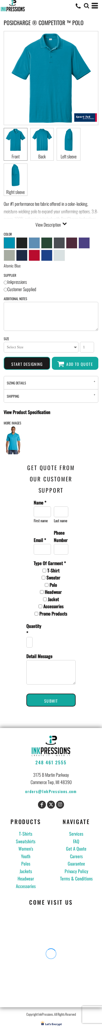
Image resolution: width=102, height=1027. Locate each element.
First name (41, 520)
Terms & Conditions (76, 878)
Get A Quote (76, 848)
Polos (25, 863)
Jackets (26, 871)
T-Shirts (25, 833)
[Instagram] (60, 805)
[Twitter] (51, 805)
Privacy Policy (76, 871)
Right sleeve (15, 192)
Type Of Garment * (50, 563)
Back (42, 156)
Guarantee (76, 863)
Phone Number (61, 536)
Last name (60, 520)
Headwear (26, 878)
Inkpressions (17, 281)
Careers (76, 856)
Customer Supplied (21, 289)
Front (16, 156)
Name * (40, 502)
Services (76, 833)
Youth (25, 856)
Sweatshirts (25, 841)
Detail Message (39, 656)
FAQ (76, 841)
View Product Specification (27, 412)
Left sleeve (68, 156)
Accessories (26, 886)
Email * (40, 540)
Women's (25, 848)
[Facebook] (42, 805)
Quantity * (28, 630)
